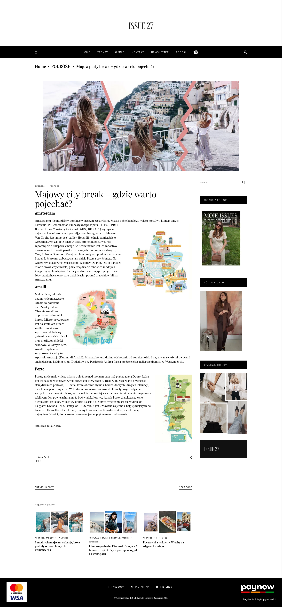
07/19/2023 (63, 538)
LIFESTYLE (114, 538)
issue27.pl (43, 457)
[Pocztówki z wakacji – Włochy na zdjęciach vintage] (167, 522)
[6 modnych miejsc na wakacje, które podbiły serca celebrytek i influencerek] (59, 522)
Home (40, 66)
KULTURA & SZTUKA (98, 538)
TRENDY (50, 538)
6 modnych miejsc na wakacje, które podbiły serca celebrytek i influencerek (57, 546)
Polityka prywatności (265, 599)
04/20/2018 (40, 186)
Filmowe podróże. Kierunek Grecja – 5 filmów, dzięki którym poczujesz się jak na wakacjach (113, 550)
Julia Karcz (54, 425)
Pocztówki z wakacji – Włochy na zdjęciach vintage (163, 544)
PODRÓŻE (60, 66)
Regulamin (248, 599)
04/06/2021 (161, 538)
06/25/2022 (94, 542)
